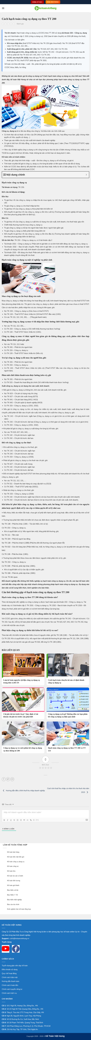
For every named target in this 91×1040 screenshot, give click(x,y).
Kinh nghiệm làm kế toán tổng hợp (19, 909)
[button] (3, 8)
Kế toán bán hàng (13, 852)
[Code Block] (27, 820)
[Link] (30, 820)
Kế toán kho (11, 871)
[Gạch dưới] (11, 820)
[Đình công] (14, 820)
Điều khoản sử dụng (9, 969)
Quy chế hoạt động (9, 973)
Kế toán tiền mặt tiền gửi (15, 857)
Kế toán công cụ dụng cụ (15, 862)
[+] (37, 820)
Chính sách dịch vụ (9, 993)
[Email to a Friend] (12, 779)
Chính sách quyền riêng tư (12, 989)
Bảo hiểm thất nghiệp (14, 900)
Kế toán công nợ (13, 866)
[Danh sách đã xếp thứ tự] (17, 820)
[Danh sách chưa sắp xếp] (21, 820)
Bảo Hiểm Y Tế (12, 895)
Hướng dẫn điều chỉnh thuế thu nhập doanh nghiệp (25, 791)
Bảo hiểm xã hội (12, 890)
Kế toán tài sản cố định (15, 876)
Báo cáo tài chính (13, 904)
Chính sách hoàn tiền (10, 985)
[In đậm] (4, 820)
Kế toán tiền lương (13, 880)
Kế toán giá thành (13, 885)
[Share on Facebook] (4, 779)
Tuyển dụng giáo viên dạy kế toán (15, 965)
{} (34, 820)
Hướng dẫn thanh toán (10, 981)
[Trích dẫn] (24, 820)
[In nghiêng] (7, 820)
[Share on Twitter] (8, 779)
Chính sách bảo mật (9, 977)
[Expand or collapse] (86, 175)
